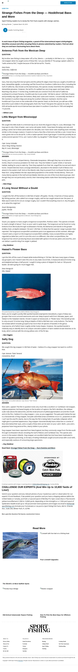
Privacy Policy (6, 641)
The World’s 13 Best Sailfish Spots (16, 584)
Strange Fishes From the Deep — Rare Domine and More (33, 448)
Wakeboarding (62, 646)
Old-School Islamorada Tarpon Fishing (17, 615)
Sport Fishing (45, 646)
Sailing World (45, 643)
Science (37, 514)
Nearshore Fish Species (19, 514)
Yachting (44, 648)
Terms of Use (6, 643)
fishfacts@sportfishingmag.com (41, 484)
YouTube (25, 651)
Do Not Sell (5, 651)
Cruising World (62, 641)
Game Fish (5, 8)
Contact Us (5, 646)
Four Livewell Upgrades (49, 559)
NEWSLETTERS (68, 2)
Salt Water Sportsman (64, 643)
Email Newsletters (27, 641)
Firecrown (20, 660)
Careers (5, 648)
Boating (44, 641)
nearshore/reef (30, 514)
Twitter (24, 646)
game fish (8, 514)
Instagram (25, 648)
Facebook (25, 643)
